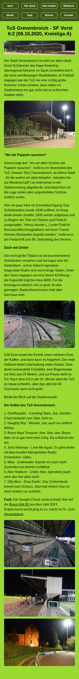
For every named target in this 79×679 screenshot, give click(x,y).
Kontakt (68, 15)
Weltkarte (68, 5)
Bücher (49, 15)
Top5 (29, 15)
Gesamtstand (14, 514)
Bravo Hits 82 (19, 504)
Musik (10, 15)
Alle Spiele (30, 5)
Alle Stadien (49, 5)
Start (10, 5)
